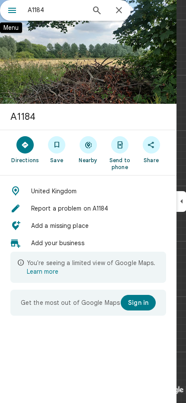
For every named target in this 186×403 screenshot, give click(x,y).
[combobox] (56, 10)
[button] (88, 191)
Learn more (42, 271)
